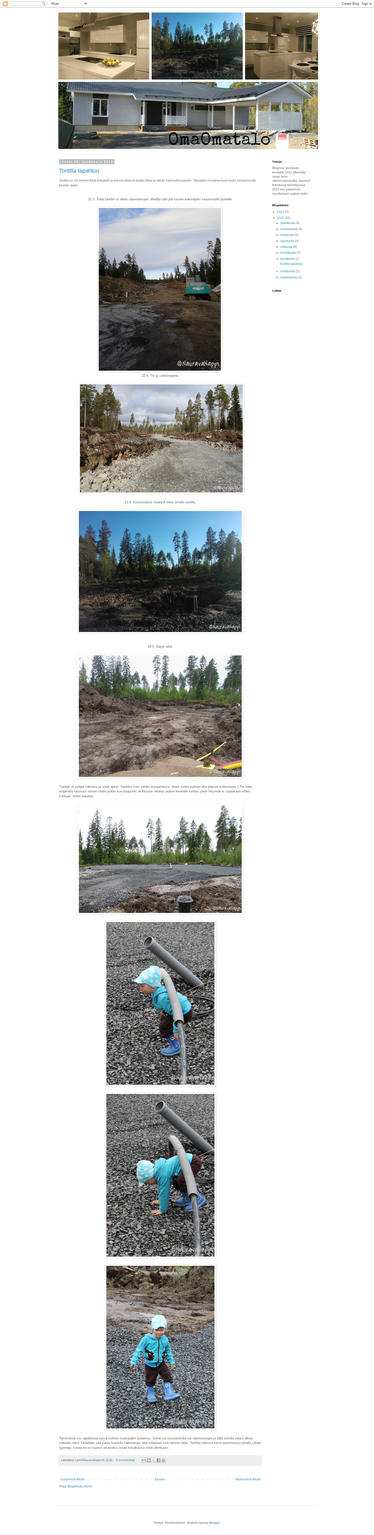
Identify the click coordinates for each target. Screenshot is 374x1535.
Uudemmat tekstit (72, 1479)
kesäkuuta (287, 259)
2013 (281, 212)
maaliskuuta (289, 277)
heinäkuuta (288, 252)
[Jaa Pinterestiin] (163, 1460)
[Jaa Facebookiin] (158, 1460)
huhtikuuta (288, 271)
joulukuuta (288, 223)
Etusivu (160, 1479)
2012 (281, 218)
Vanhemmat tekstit (247, 1479)
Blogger (214, 1523)
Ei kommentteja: (126, 1460)
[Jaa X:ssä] (153, 1460)
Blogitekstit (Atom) (79, 1486)
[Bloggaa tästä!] (148, 1460)
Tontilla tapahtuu (79, 171)
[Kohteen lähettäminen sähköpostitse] (144, 1460)
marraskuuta (289, 229)
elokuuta (286, 247)
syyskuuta (287, 241)
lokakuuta (287, 235)
